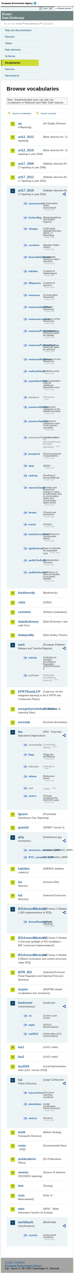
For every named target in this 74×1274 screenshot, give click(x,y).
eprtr (21, 644)
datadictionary (28, 621)
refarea (32, 776)
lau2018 (23, 1066)
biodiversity (26, 592)
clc (30, 1015)
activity (32, 657)
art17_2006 (26, 163)
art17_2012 (26, 177)
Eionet (19, 24)
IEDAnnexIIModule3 (30, 937)
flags (31, 754)
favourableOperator (35, 257)
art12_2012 (26, 136)
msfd (21, 1132)
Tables (8, 43)
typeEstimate (35, 548)
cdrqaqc (33, 228)
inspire (23, 989)
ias (20, 882)
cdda (21, 602)
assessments (35, 203)
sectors (32, 1118)
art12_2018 (26, 150)
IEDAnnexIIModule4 (30, 955)
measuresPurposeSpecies (35, 345)
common (24, 612)
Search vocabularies (21, 113)
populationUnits (35, 381)
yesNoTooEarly (35, 560)
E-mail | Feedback (15, 1262)
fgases (23, 814)
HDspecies (34, 283)
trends (32, 524)
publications (27, 1159)
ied (20, 895)
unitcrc (32, 796)
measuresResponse (35, 359)
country (32, 1235)
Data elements (13, 49)
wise (21, 1208)
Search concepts (48, 113)
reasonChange (35, 487)
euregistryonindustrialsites (30, 708)
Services (10, 69)
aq (20, 123)
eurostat (24, 722)
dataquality (26, 635)
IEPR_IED (25, 972)
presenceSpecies (35, 421)
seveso (23, 1172)
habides (24, 868)
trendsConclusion (35, 534)
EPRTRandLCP (29, 691)
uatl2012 (33, 1033)
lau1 (21, 1047)
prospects (34, 453)
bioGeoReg (35, 217)
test (20, 1185)
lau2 (21, 1056)
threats (32, 512)
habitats (33, 271)
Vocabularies (12, 62)
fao (20, 731)
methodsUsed (35, 371)
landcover (25, 1002)
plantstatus (34, 1104)
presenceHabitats (35, 407)
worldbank (25, 1222)
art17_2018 (26, 190)
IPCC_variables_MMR (35, 857)
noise (22, 1145)
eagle (31, 1024)
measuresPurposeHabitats (35, 331)
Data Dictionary (32, 24)
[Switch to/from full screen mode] (52, 8)
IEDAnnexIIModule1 (30, 908)
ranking (32, 475)
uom (21, 1195)
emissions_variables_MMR (35, 850)
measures (34, 295)
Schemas (10, 56)
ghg (21, 837)
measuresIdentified (35, 307)
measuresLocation (35, 319)
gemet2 (23, 827)
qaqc (31, 465)
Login (45, 8)
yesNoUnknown (35, 572)
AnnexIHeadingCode (35, 921)
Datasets (10, 36)
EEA (20, 3)
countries (33, 245)
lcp (20, 1079)
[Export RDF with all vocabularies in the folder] (64, 194)
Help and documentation (18, 30)
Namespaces (12, 75)
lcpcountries (35, 1092)
